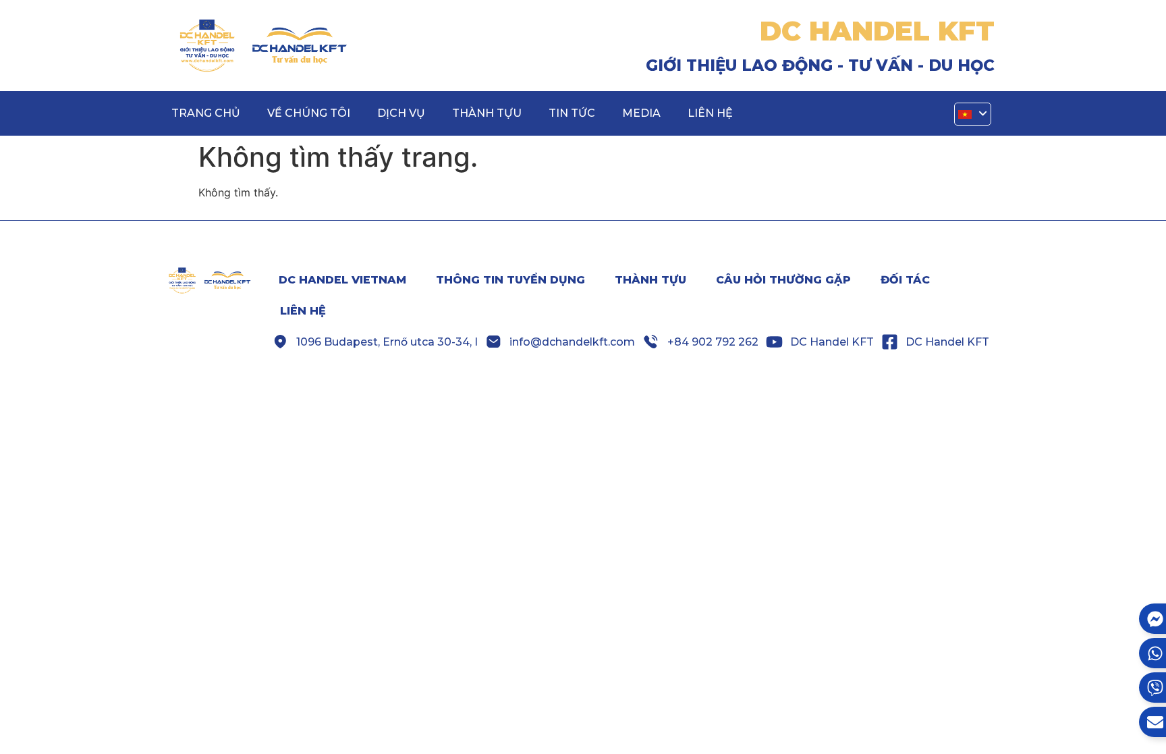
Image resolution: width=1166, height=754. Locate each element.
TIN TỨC (572, 113)
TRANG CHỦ (205, 113)
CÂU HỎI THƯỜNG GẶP (783, 279)
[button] (972, 114)
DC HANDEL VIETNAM (342, 279)
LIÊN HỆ (710, 113)
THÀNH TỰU (487, 113)
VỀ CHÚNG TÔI (308, 113)
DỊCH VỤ (401, 113)
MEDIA (641, 113)
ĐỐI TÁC (905, 279)
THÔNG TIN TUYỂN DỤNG (510, 279)
